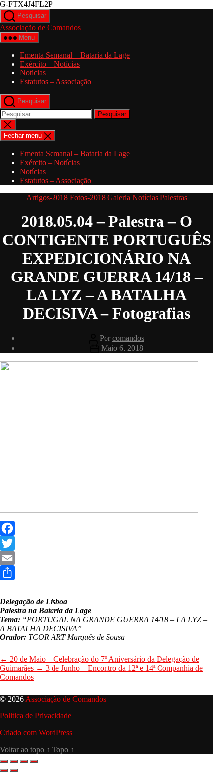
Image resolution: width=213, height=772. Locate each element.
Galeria (118, 197)
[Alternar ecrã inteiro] (14, 761)
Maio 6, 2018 (122, 348)
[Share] (106, 572)
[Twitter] (106, 543)
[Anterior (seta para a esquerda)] (4, 770)
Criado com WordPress (36, 732)
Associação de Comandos (40, 27)
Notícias (33, 73)
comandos (128, 338)
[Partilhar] (24, 761)
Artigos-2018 (47, 197)
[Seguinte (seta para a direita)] (14, 770)
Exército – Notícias (50, 64)
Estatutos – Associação (55, 81)
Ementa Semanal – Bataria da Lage (75, 55)
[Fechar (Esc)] (34, 761)
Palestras (173, 197)
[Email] (106, 558)
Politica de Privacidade (35, 715)
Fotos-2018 (88, 197)
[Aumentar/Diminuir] (4, 761)
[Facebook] (106, 528)
